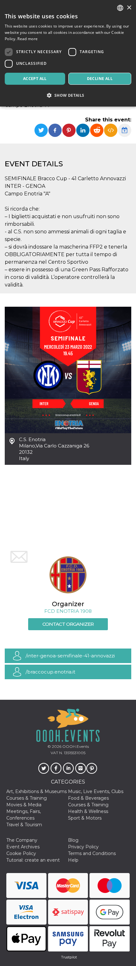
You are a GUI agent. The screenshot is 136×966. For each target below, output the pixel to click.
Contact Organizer (68, 624)
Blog (73, 840)
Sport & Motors (85, 818)
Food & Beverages (88, 798)
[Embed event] (110, 130)
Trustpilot (69, 957)
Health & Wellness (88, 811)
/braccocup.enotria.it (50, 672)
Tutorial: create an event (33, 860)
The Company (21, 840)
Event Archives (23, 847)
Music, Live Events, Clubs (95, 791)
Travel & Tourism (24, 825)
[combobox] (120, 8)
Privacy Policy (83, 847)
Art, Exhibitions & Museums (36, 791)
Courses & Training (26, 798)
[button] (68, 95)
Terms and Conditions (92, 853)
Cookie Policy (21, 853)
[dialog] (68, 53)
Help (73, 860)
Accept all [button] (35, 78)
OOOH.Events (75, 746)
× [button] (129, 7)
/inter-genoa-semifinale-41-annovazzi (70, 656)
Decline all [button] (100, 78)
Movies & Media (23, 805)
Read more (27, 38)
